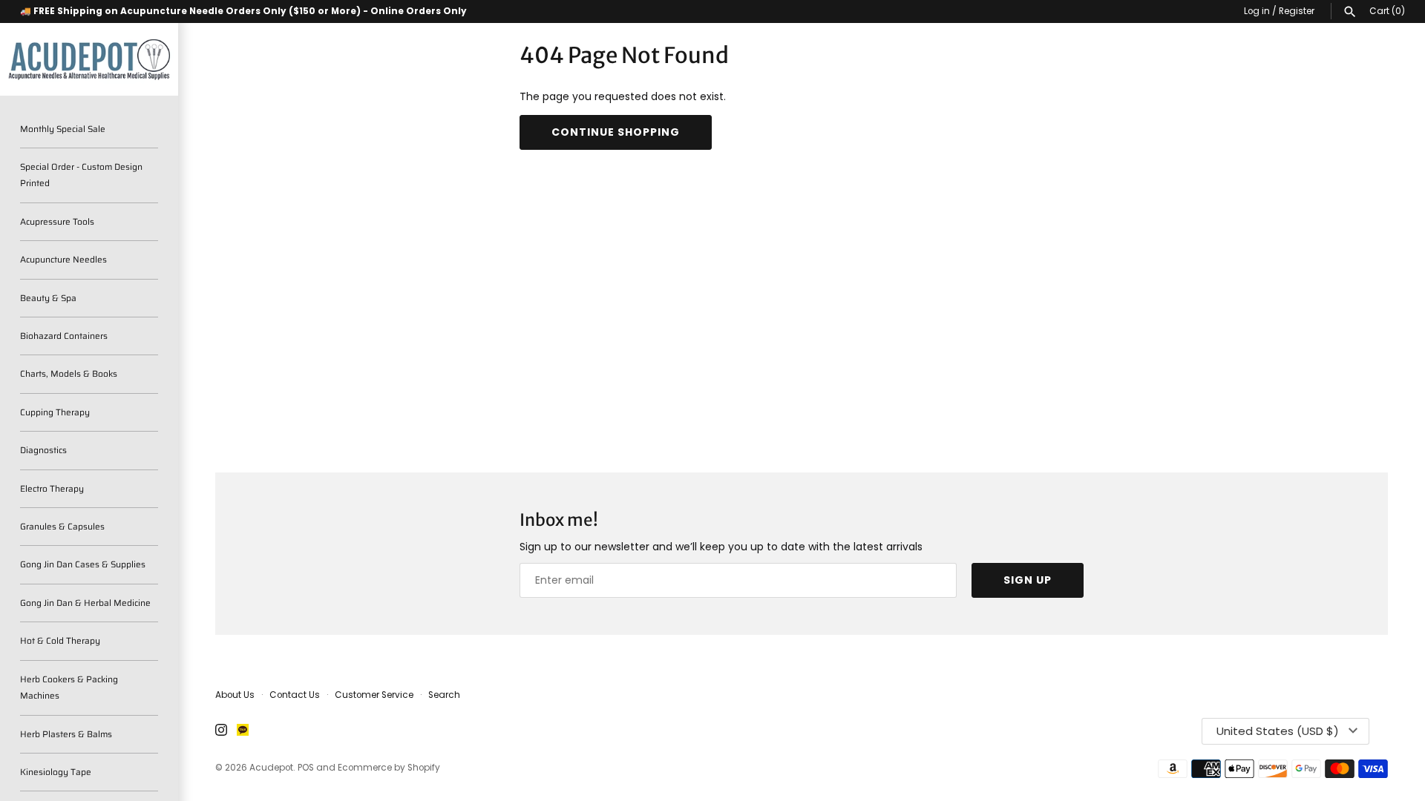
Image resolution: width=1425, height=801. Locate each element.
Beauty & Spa (48, 298)
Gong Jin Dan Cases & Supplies (82, 564)
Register (1296, 11)
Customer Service (374, 695)
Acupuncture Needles (63, 259)
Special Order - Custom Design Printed (81, 174)
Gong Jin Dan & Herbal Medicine (85, 603)
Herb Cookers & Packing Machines (69, 687)
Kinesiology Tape (55, 772)
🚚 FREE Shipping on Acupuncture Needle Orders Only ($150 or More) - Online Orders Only (243, 11)
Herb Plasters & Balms (66, 734)
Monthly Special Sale (62, 129)
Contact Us (294, 695)
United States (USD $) (1277, 731)
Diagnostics (43, 450)
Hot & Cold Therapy (60, 640)
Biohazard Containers (64, 336)
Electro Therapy (52, 488)
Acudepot (271, 768)
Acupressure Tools (57, 221)
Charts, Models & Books (68, 373)
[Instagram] (221, 730)
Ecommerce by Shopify (389, 768)
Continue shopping (615, 132)
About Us (235, 695)
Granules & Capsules (62, 526)
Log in (1257, 11)
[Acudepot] (89, 59)
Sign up (1027, 580)
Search (444, 695)
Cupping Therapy (55, 412)
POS (306, 768)
